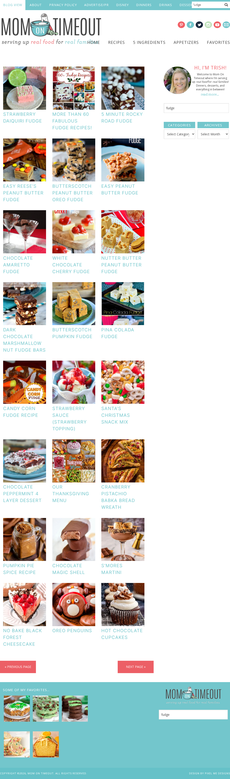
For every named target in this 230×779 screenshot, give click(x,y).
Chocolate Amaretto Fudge (18, 264)
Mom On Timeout (50, 29)
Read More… (210, 94)
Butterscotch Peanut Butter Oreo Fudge (72, 192)
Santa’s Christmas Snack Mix (115, 415)
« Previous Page (18, 667)
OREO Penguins (72, 630)
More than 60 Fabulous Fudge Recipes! (72, 121)
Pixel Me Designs (217, 773)
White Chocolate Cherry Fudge (71, 264)
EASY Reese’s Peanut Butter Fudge (23, 192)
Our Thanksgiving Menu (70, 493)
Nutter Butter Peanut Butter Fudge (121, 264)
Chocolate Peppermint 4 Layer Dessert (22, 493)
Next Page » (136, 667)
